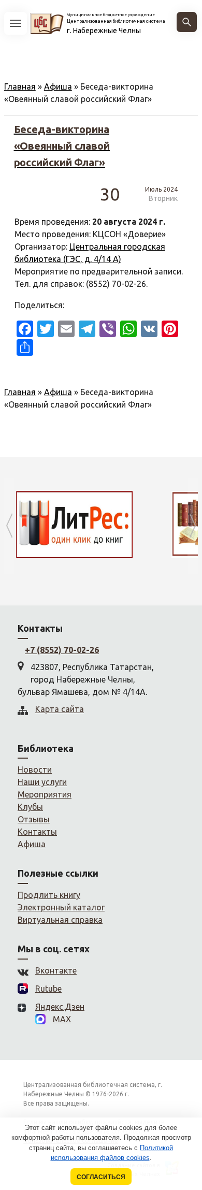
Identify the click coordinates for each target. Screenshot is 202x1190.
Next (192, 526)
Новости (35, 769)
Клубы (30, 806)
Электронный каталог (61, 907)
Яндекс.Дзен (59, 1006)
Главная (20, 86)
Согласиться (101, 1176)
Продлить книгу (49, 894)
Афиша (58, 86)
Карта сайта (59, 709)
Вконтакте (56, 970)
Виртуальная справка (60, 919)
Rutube (48, 988)
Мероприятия (44, 794)
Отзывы (34, 819)
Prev (9, 526)
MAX (62, 1019)
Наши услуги (42, 782)
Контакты (37, 831)
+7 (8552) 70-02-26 (62, 650)
